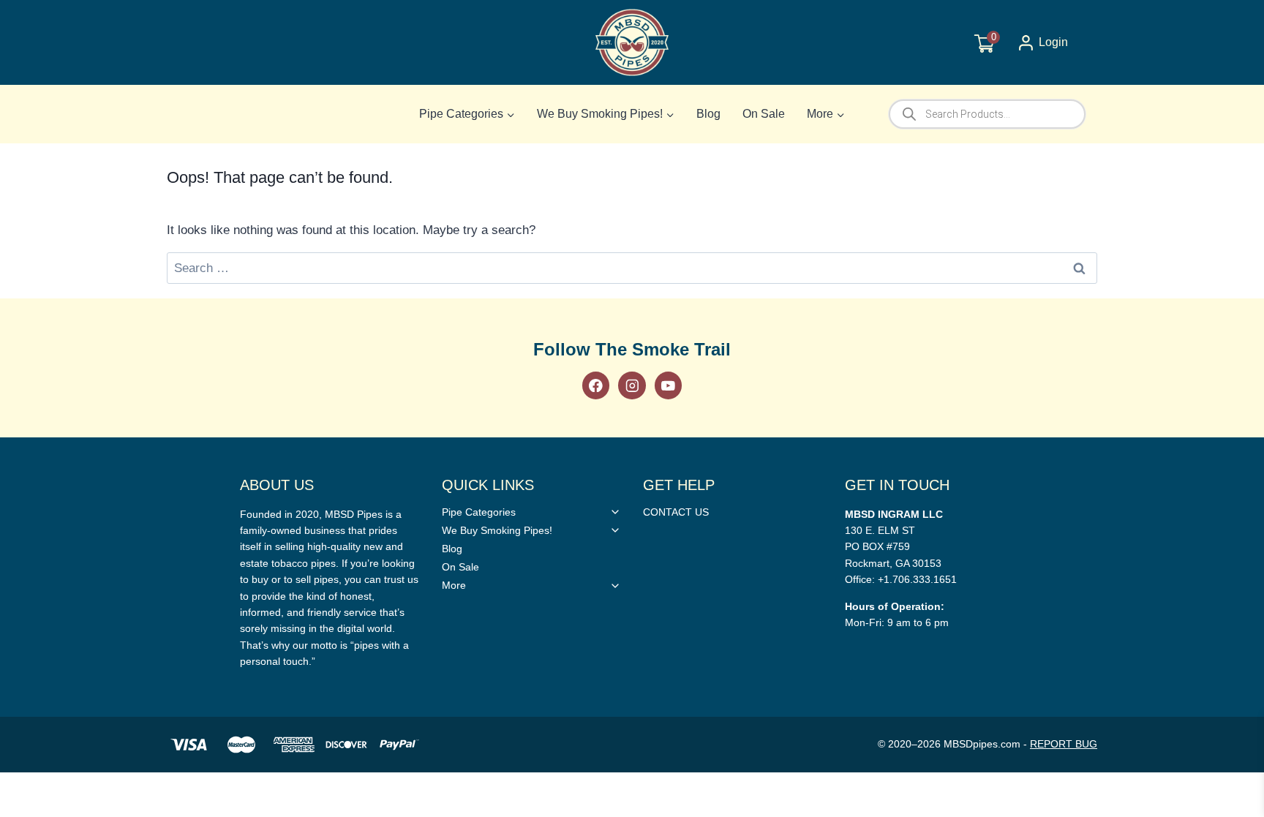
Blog (708, 114)
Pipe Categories (479, 512)
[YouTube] (668, 385)
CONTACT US (676, 512)
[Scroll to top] (1229, 581)
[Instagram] (631, 385)
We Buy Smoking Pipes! (497, 530)
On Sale (763, 114)
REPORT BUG (1063, 744)
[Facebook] (595, 385)
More (454, 585)
